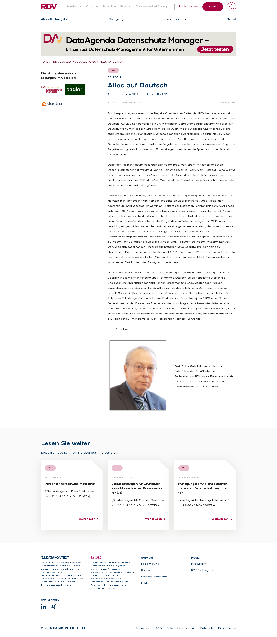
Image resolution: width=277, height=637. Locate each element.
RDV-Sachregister (202, 570)
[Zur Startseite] (49, 6)
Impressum (143, 628)
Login (213, 6)
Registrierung (188, 6)
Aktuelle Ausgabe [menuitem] (54, 19)
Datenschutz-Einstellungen (217, 628)
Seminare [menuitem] (73, 6)
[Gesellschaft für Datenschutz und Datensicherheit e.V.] (96, 557)
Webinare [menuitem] (92, 6)
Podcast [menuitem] (126, 6)
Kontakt (146, 570)
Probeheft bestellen (154, 577)
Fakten (145, 583)
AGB (158, 628)
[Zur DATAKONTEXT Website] (55, 557)
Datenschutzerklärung (181, 628)
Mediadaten (198, 564)
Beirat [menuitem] (231, 19)
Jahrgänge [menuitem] (117, 19)
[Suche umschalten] (231, 6)
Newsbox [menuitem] (109, 6)
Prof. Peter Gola (131, 103)
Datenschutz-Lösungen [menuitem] (153, 6)
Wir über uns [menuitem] (176, 19)
